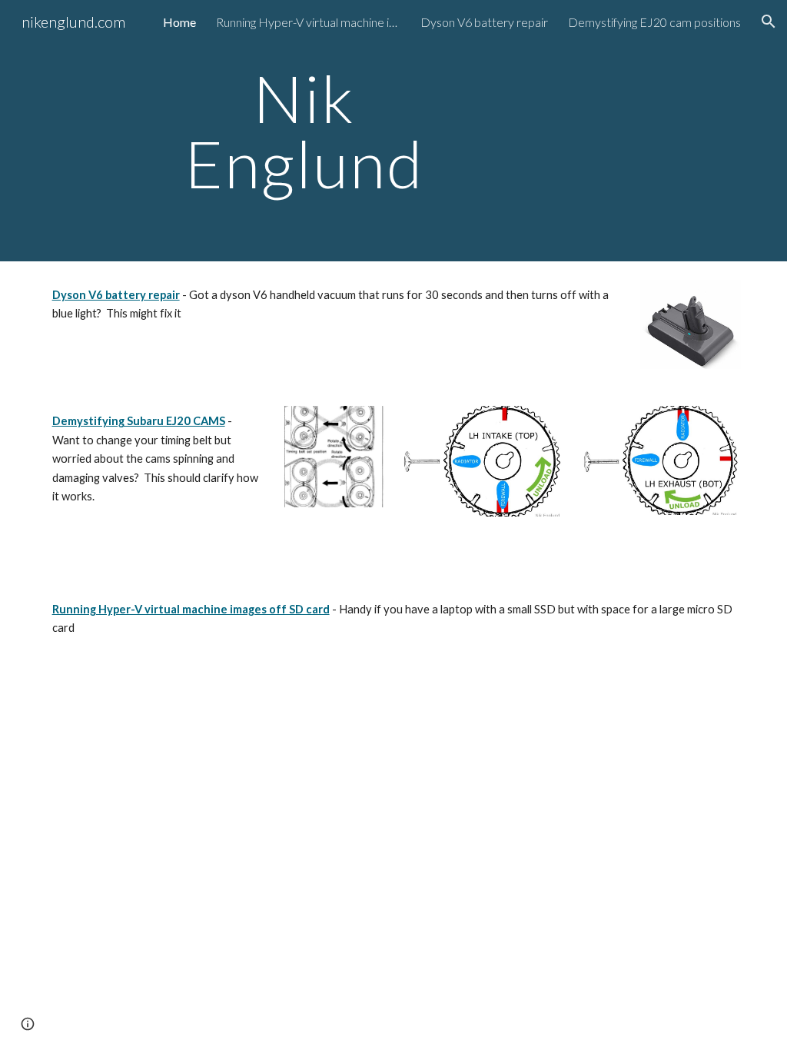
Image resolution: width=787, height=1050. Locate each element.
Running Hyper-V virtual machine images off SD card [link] (308, 22)
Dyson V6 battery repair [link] (484, 22)
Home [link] (179, 22)
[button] (768, 21)
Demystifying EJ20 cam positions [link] (654, 22)
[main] (303, 131)
